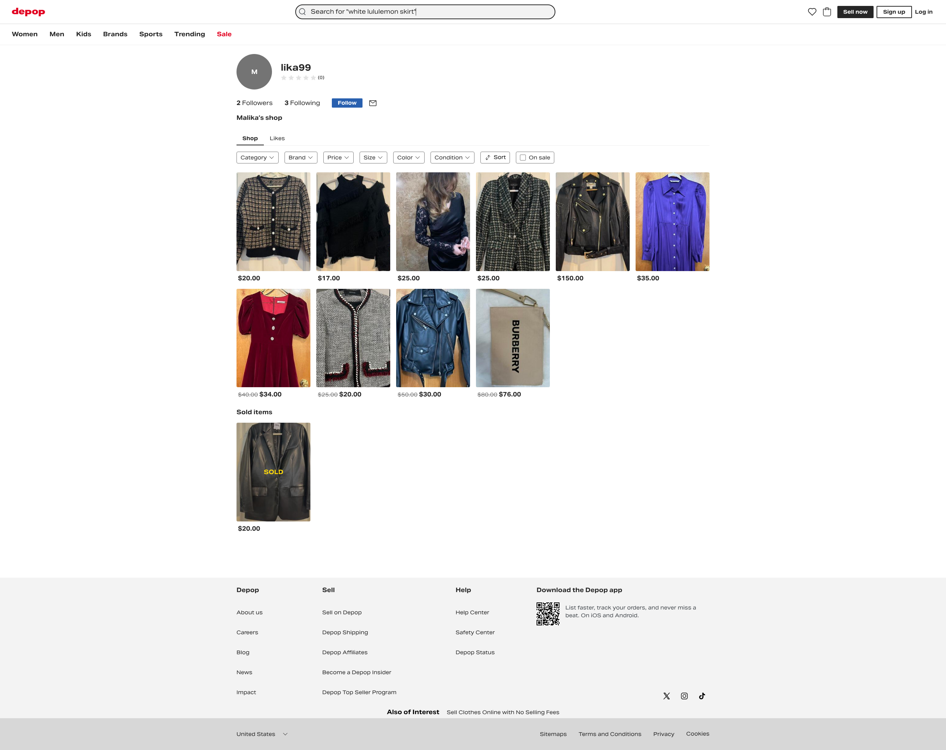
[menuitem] (25, 34)
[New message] (372, 103)
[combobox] (425, 11)
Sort (500, 157)
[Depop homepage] (28, 12)
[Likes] (812, 12)
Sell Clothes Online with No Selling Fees (503, 712)
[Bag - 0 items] (827, 12)
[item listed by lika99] (273, 221)
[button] (302, 77)
